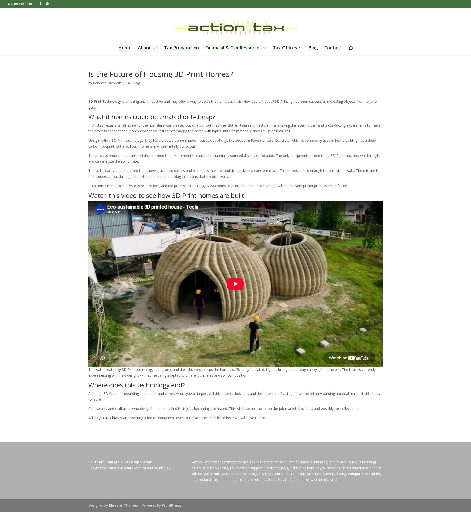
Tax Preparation (181, 48)
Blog (313, 48)
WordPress (171, 505)
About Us (148, 48)
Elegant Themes (123, 505)
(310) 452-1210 (21, 4)
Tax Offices (285, 48)
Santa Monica (135, 468)
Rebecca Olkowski (107, 83)
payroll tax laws (107, 417)
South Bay (162, 468)
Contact (332, 48)
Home (124, 48)
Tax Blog (133, 83)
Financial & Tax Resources (233, 48)
